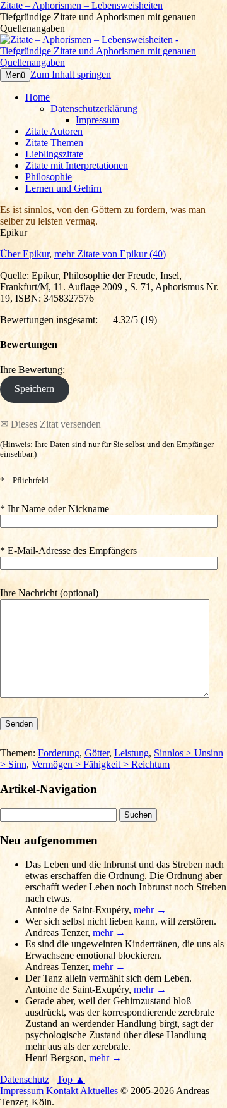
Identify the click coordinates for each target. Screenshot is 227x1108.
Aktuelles (99, 1090)
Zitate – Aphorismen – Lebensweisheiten (81, 5)
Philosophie (48, 176)
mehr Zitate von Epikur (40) (110, 254)
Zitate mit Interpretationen (76, 165)
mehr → (150, 909)
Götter (96, 753)
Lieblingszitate (54, 154)
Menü (15, 75)
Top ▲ (71, 1079)
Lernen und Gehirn (63, 188)
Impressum (97, 119)
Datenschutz (24, 1079)
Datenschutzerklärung (93, 108)
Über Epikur (24, 254)
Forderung (58, 753)
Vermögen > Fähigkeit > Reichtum (101, 764)
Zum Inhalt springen (70, 74)
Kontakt (62, 1090)
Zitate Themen (54, 142)
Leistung (131, 753)
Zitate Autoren (54, 131)
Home (37, 97)
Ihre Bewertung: (35, 369)
